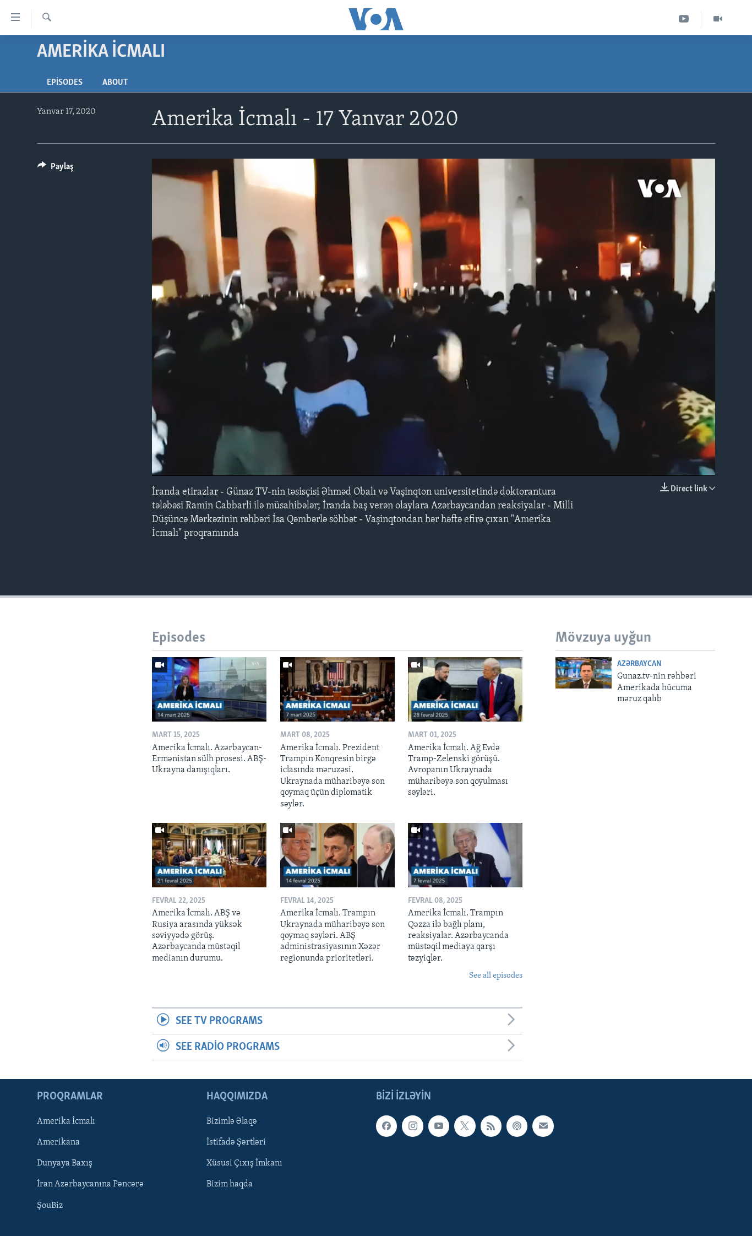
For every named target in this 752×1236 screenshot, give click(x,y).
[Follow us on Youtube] (438, 1126)
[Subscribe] (542, 1126)
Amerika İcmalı (66, 1122)
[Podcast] (516, 1126)
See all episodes (495, 976)
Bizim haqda (229, 1184)
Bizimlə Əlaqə (231, 1122)
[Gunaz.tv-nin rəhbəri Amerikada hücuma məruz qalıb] (583, 673)
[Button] (55, 169)
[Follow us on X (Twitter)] (464, 1126)
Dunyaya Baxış (64, 1163)
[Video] (717, 19)
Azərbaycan (639, 664)
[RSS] (491, 1126)
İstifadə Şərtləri (236, 1143)
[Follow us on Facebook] (386, 1126)
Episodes (65, 82)
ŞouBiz (50, 1205)
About (115, 82)
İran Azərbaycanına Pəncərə (90, 1184)
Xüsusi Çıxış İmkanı (244, 1163)
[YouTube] (684, 19)
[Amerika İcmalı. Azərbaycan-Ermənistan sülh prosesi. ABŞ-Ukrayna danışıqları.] (209, 689)
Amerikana (58, 1143)
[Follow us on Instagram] (412, 1126)
